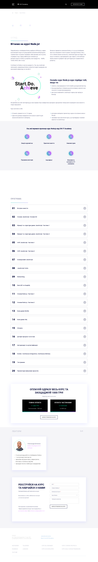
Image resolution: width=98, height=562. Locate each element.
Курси (16, 12)
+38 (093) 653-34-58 (46, 536)
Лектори (50, 33)
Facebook (15, 549)
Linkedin (25, 549)
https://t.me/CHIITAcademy (47, 538)
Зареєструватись (61, 33)
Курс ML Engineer (47, 545)
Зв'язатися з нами (78, 4)
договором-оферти (23, 511)
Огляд (33, 33)
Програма (41, 33)
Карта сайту (83, 558)
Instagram (15, 545)
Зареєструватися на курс (49, 185)
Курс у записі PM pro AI (69, 545)
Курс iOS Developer (48, 549)
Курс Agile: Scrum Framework (71, 549)
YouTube (14, 552)
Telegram (26, 545)
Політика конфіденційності (18, 558)
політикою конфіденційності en (37, 511)
